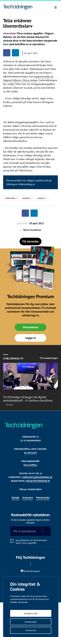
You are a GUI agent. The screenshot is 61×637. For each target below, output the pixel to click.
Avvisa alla (31, 630)
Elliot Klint (30, 452)
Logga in (30, 338)
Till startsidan (30, 241)
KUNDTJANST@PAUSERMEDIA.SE (37, 477)
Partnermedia (42, 497)
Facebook (26, 564)
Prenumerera (30, 327)
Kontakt (15, 497)
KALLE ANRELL (31, 465)
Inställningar (31, 621)
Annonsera (27, 497)
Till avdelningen (49, 358)
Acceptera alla (30, 613)
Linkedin (35, 564)
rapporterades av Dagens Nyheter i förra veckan (28, 78)
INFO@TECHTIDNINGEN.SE (38, 481)
